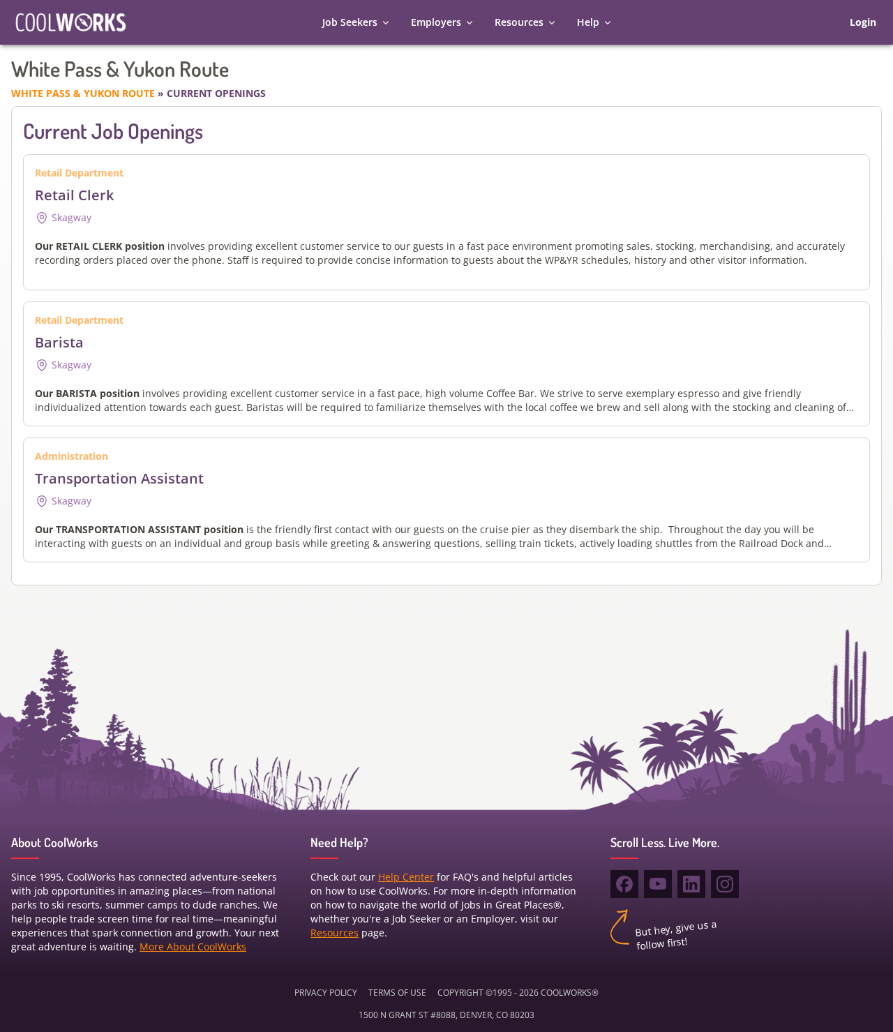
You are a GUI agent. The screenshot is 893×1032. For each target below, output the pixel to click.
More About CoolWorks (193, 946)
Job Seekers (349, 22)
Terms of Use (397, 993)
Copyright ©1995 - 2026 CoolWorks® (518, 993)
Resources (519, 22)
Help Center (406, 876)
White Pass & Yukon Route (84, 93)
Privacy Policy (325, 993)
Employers (436, 22)
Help (588, 22)
